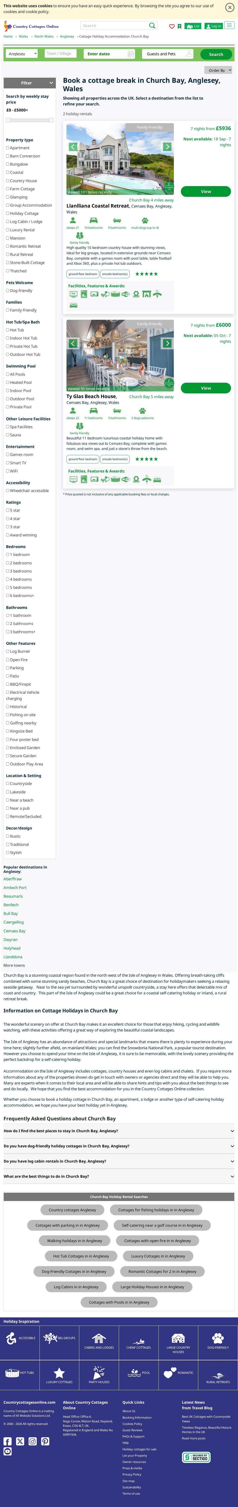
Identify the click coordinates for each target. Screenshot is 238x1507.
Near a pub (19, 808)
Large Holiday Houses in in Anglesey (152, 1286)
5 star (14, 510)
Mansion (17, 238)
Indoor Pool (20, 390)
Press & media (132, 1468)
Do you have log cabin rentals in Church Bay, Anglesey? (55, 1161)
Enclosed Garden (24, 747)
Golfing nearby (22, 723)
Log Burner (19, 651)
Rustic (15, 836)
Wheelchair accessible (29, 490)
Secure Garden (22, 755)
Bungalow (18, 164)
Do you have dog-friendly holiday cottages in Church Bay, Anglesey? (66, 1146)
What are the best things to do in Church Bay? (46, 1176)
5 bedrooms (20, 587)
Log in (216, 26)
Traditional (19, 844)
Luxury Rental (22, 230)
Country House (23, 180)
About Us (128, 1411)
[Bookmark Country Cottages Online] (179, 26)
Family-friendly (23, 310)
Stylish (15, 852)
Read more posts (193, 1438)
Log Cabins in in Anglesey (76, 1286)
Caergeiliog (13, 922)
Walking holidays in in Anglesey (74, 1240)
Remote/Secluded (25, 816)
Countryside (20, 783)
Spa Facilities (21, 426)
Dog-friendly (20, 290)
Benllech (11, 904)
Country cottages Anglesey (72, 1209)
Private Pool (20, 407)
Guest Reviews (132, 1430)
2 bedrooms (20, 563)
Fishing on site (22, 714)
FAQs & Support (133, 1436)
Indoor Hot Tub (23, 338)
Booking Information (137, 1417)
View (206, 191)
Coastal (16, 172)
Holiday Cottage (24, 213)
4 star (14, 518)
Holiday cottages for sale (139, 1449)
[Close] (230, 7)
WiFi (13, 471)
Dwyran (10, 939)
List (196, 26)
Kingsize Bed (21, 731)
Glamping (18, 197)
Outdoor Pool (21, 398)
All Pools (17, 374)
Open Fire (18, 659)
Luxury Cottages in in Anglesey (158, 1256)
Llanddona (12, 956)
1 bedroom (19, 554)
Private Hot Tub (23, 346)
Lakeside (17, 792)
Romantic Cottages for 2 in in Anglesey (162, 1271)
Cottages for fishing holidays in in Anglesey (156, 1209)
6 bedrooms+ (21, 595)
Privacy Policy (131, 1474)
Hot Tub (16, 330)
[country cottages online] (31, 25)
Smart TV (17, 462)
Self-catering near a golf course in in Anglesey (162, 1225)
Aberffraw (12, 879)
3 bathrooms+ (22, 631)
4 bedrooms (20, 579)
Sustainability (131, 1487)
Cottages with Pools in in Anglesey (119, 1302)
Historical (18, 706)
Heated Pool (20, 382)
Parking (16, 667)
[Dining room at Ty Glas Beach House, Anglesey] (120, 356)
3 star (14, 526)
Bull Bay (10, 913)
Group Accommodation (30, 205)
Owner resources (134, 1462)
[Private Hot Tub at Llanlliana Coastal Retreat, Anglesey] (120, 159)
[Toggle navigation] (229, 25)
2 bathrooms (21, 623)
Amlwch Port (14, 887)
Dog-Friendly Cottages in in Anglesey (74, 1271)
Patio (14, 676)
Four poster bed (24, 739)
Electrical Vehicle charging (22, 695)
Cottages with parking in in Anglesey (68, 1225)
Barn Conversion (24, 156)
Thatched (17, 271)
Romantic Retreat (25, 246)
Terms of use (131, 1493)
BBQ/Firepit (20, 684)
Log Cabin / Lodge (25, 221)
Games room (21, 454)
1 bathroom (20, 615)
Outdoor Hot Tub (24, 354)
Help (125, 1443)
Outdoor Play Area (26, 764)
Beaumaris (13, 896)
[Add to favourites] (172, 27)
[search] (151, 25)
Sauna (15, 435)
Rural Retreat (21, 254)
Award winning (23, 535)
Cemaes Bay (14, 931)
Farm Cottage (22, 188)
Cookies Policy (132, 1424)
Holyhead (11, 948)
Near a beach (21, 800)
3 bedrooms (20, 571)
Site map (128, 1481)
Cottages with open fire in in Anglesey (157, 1240)
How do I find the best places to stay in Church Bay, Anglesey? (61, 1130)
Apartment (19, 147)
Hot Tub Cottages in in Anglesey (81, 1256)
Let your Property (134, 1455)
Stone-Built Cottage (27, 262)
